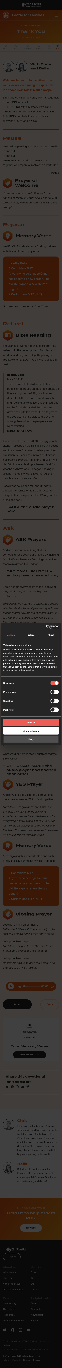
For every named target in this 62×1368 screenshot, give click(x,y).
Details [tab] (31, 635)
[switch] (54, 692)
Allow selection (31, 731)
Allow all (31, 722)
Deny (31, 739)
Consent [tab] (11, 635)
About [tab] (51, 635)
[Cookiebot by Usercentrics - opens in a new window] (46, 627)
